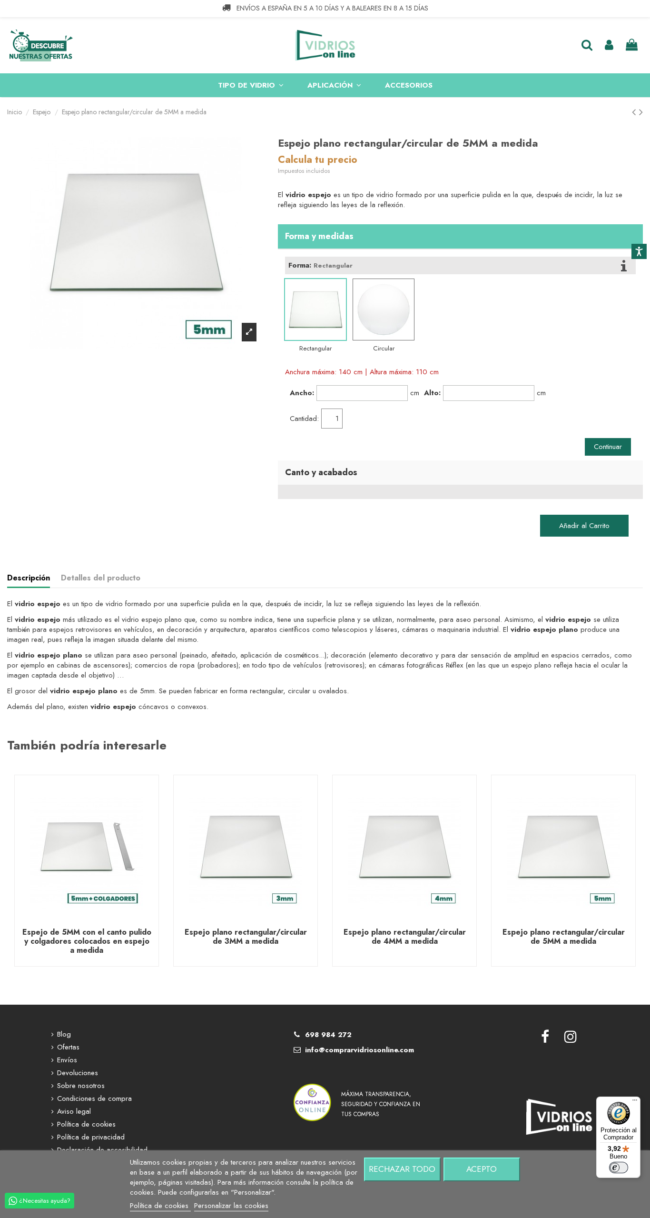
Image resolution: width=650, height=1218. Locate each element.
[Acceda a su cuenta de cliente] (609, 45)
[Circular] (383, 309)
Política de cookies (86, 1124)
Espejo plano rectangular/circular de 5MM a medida (563, 937)
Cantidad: (304, 419)
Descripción (28, 578)
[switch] (618, 1167)
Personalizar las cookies (231, 1205)
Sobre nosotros (81, 1086)
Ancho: (302, 393)
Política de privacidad (91, 1137)
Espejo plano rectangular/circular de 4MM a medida (405, 937)
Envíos (67, 1060)
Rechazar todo (402, 1169)
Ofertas (68, 1047)
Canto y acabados (321, 472)
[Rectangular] (315, 309)
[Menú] (634, 1102)
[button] (250, 85)
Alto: (432, 393)
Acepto (481, 1169)
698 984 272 (328, 1034)
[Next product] (641, 112)
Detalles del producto (100, 578)
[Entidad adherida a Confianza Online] (313, 1090)
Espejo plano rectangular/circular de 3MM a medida (246, 937)
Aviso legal (74, 1112)
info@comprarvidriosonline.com (359, 1050)
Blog (64, 1034)
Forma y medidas (319, 236)
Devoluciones (77, 1073)
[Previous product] (635, 112)
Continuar (608, 446)
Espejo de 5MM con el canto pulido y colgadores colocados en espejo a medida (86, 941)
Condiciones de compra (94, 1099)
